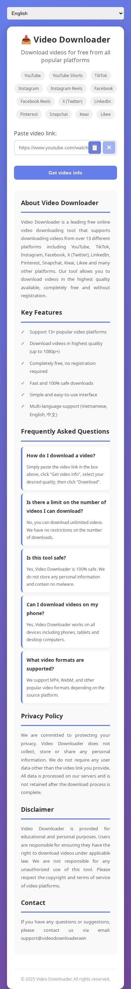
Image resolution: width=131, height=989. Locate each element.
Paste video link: (35, 133)
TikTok (101, 75)
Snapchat (59, 114)
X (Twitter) (72, 101)
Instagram (29, 88)
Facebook (103, 88)
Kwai (84, 114)
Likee (106, 114)
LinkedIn (102, 101)
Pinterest (29, 114)
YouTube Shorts (68, 75)
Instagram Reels (66, 88)
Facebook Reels (36, 101)
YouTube (32, 75)
